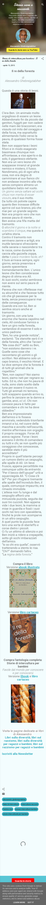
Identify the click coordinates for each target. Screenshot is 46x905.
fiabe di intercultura (10, 804)
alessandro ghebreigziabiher (14, 799)
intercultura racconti (30, 804)
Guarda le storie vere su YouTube (23, 50)
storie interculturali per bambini (15, 814)
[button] (42, 59)
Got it (31, 902)
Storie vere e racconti (23, 6)
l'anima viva (7, 809)
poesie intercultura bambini (26, 809)
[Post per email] (3, 795)
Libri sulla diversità (17, 737)
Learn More (19, 902)
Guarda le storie (23, 881)
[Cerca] (42, 5)
